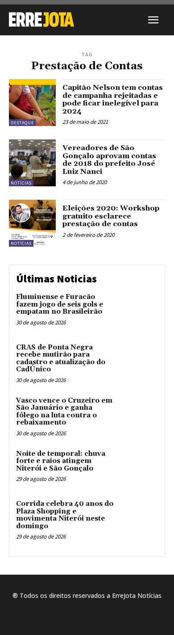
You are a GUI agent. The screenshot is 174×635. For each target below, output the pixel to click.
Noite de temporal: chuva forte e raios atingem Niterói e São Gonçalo (60, 461)
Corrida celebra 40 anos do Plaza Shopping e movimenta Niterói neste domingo (64, 515)
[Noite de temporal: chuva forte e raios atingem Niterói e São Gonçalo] (139, 467)
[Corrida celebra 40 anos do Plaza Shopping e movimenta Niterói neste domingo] (139, 517)
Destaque (22, 123)
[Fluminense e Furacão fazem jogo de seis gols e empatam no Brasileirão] (139, 310)
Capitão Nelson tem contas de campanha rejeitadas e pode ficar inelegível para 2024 (112, 99)
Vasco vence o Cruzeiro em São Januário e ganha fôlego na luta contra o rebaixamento (64, 411)
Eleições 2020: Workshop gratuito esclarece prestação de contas (110, 216)
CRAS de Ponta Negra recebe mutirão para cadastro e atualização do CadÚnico (60, 358)
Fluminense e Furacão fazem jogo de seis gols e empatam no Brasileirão (59, 304)
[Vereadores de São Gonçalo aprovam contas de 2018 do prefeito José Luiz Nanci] (32, 162)
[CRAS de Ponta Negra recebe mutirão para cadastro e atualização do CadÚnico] (139, 360)
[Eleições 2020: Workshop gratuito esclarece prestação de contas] (32, 223)
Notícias (21, 183)
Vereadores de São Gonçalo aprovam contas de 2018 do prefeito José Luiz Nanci (109, 159)
